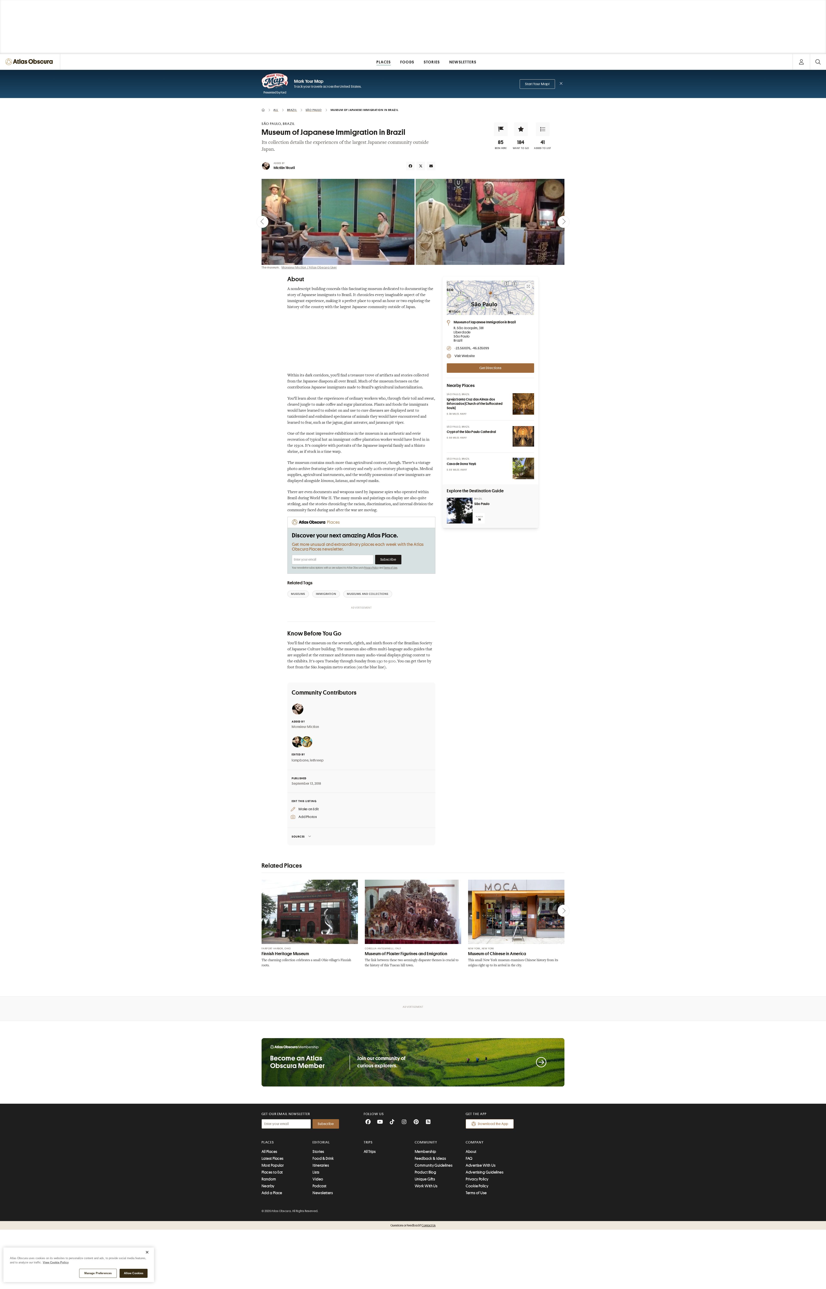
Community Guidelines (433, 1165)
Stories (318, 1151)
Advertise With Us (480, 1165)
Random (269, 1179)
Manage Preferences (98, 1273)
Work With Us (426, 1186)
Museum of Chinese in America (497, 953)
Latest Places (273, 1158)
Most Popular (273, 1165)
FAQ (469, 1158)
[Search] (818, 62)
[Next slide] (564, 222)
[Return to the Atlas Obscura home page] (30, 62)
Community (426, 1142)
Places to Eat (272, 1172)
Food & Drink (323, 1158)
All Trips (370, 1151)
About (471, 1151)
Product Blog (425, 1172)
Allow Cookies (133, 1273)
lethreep (317, 760)
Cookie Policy (477, 1186)
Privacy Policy (371, 567)
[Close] (147, 1252)
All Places (269, 1151)
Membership (425, 1151)
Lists (316, 1172)
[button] (501, 129)
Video (318, 1179)
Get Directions (490, 368)
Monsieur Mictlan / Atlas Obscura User (309, 267)
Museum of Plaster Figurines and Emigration (406, 953)
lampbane (300, 760)
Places (268, 1142)
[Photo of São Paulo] (460, 510)
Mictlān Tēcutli (284, 168)
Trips (368, 1142)
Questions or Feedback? (413, 1225)
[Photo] (523, 404)
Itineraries (321, 1165)
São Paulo (482, 504)
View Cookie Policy (56, 1262)
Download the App (493, 1124)
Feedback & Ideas (430, 1158)
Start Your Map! (537, 84)
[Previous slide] (262, 222)
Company (475, 1142)
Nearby (268, 1186)
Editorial (321, 1142)
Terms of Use (390, 567)
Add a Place (272, 1193)
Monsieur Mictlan (305, 727)
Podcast (319, 1186)
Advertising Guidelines (484, 1172)
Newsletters (323, 1193)
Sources (298, 836)
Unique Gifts (425, 1179)
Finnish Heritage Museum (285, 953)
